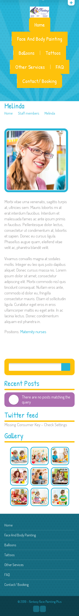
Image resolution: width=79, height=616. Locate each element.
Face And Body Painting (39, 38)
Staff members (28, 113)
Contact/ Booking (39, 80)
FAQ (60, 66)
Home (39, 24)
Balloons (26, 52)
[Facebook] (36, 609)
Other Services (30, 66)
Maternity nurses (33, 331)
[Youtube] (43, 609)
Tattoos (53, 52)
